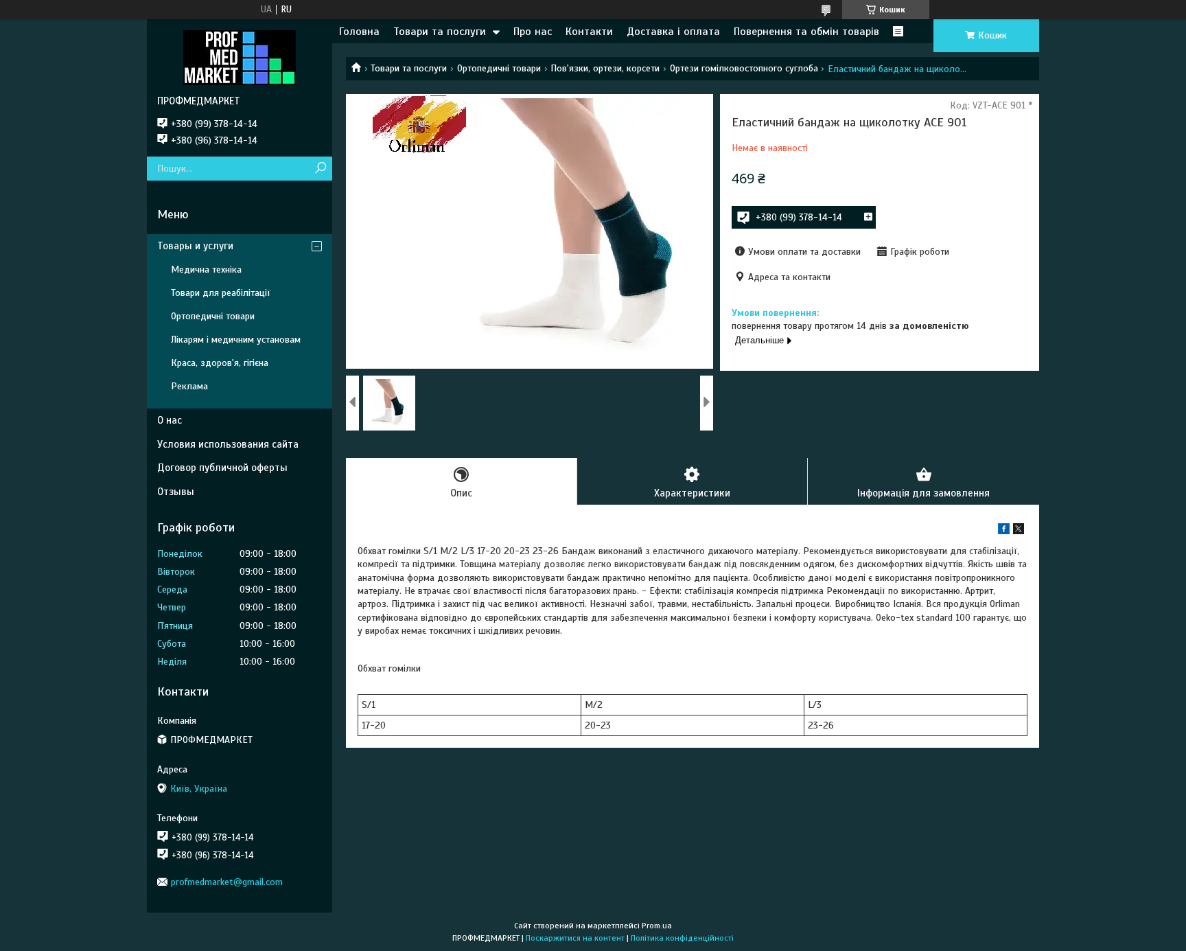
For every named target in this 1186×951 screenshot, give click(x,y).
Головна (359, 31)
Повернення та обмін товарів (806, 31)
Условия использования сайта (228, 444)
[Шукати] (320, 169)
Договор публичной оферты (222, 467)
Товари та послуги (439, 31)
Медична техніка (206, 269)
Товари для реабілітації (220, 293)
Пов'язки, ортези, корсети (605, 68)
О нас (169, 420)
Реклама (189, 386)
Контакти (589, 31)
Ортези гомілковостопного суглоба (744, 68)
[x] (1018, 531)
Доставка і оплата (673, 31)
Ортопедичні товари (499, 68)
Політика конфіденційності (682, 938)
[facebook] (1004, 531)
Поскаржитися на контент (575, 938)
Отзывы (175, 491)
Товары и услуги (195, 246)
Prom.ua (657, 925)
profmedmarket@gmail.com (227, 882)
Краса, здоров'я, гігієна (219, 363)
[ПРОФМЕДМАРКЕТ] (239, 57)
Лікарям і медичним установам (236, 339)
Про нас (532, 31)
